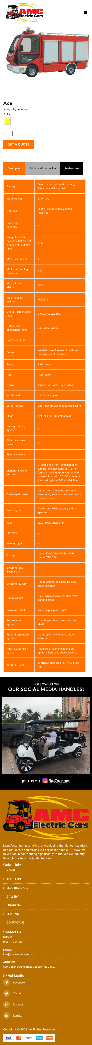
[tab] (14, 168)
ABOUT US (13, 879)
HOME (10, 870)
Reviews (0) (71, 168)
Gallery (12, 896)
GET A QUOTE (18, 144)
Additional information (43, 168)
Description (14, 168)
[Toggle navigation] (85, 12)
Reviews (12, 914)
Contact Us (15, 922)
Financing (14, 905)
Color (7, 114)
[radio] (7, 121)
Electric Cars (17, 887)
